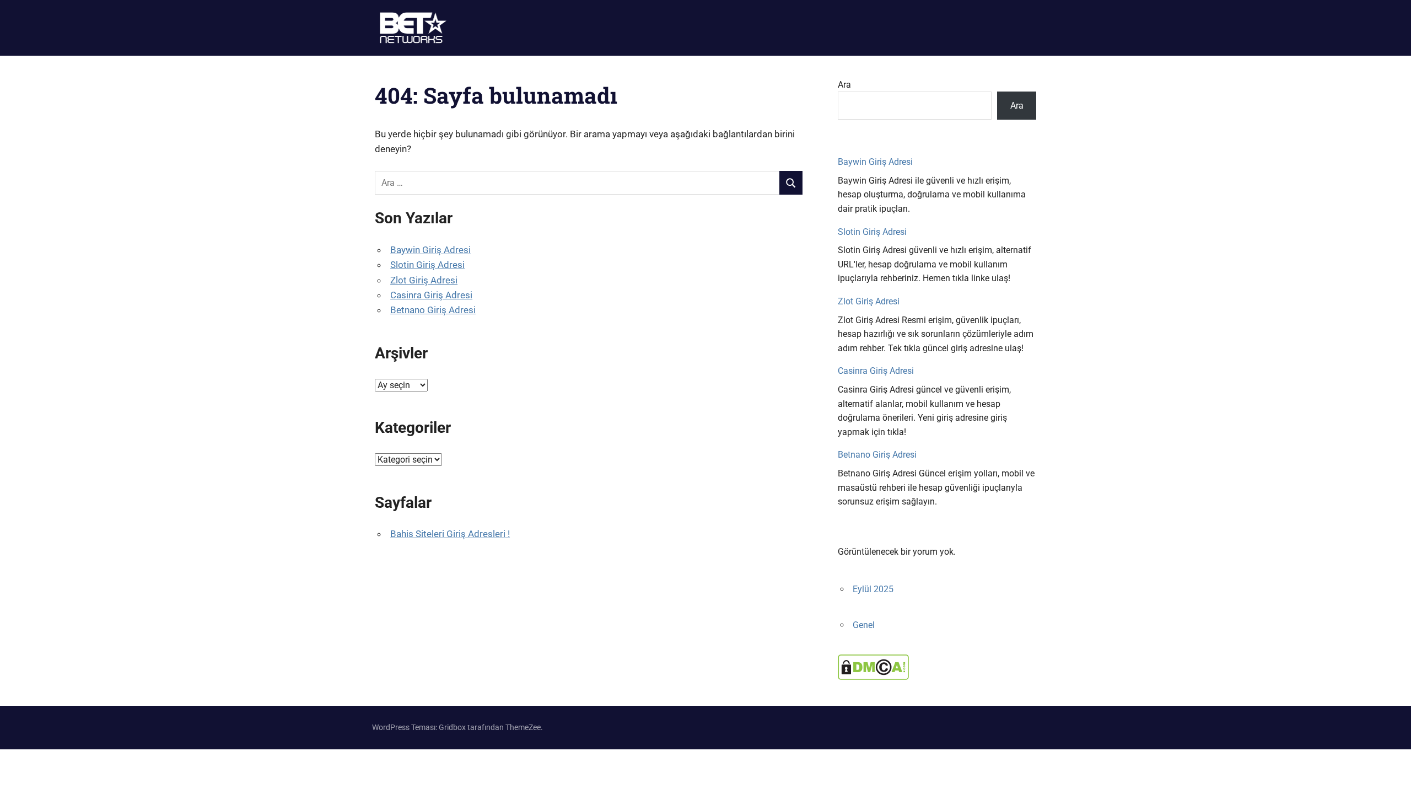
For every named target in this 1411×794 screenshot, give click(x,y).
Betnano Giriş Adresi (433, 309)
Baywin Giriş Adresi (430, 249)
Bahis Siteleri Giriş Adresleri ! (450, 533)
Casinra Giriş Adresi (431, 295)
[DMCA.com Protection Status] (873, 677)
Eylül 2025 (873, 589)
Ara (844, 84)
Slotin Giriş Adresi (427, 264)
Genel (864, 625)
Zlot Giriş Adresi (423, 280)
